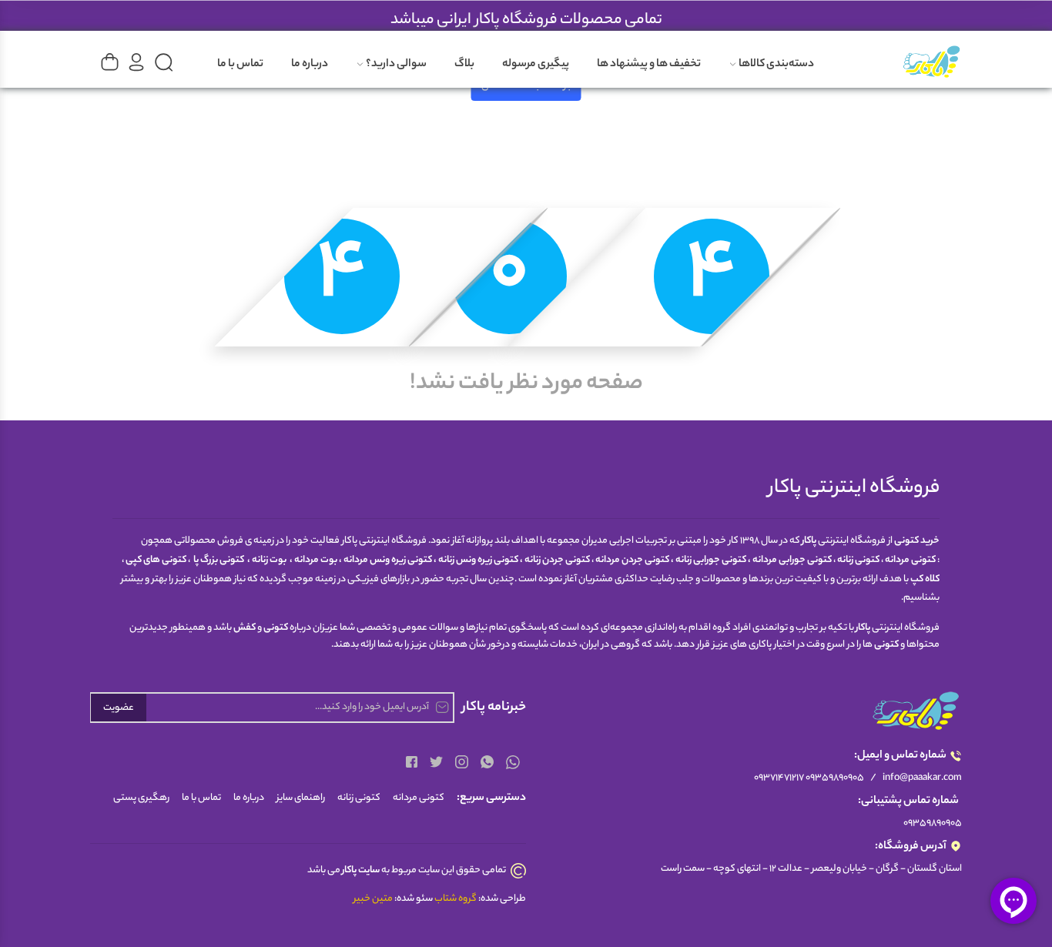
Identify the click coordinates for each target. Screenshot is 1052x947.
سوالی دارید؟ (395, 64)
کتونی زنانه (358, 798)
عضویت (118, 708)
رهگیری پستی (141, 798)
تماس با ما (240, 64)
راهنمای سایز (300, 798)
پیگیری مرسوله (535, 64)
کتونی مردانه (418, 798)
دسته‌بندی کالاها (775, 64)
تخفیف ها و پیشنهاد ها (649, 64)
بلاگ (464, 64)
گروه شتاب (455, 899)
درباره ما (309, 64)
